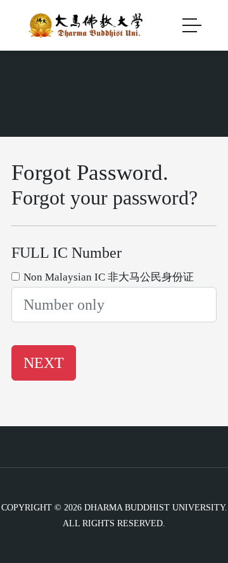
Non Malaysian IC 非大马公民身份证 (108, 277)
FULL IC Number (66, 252)
